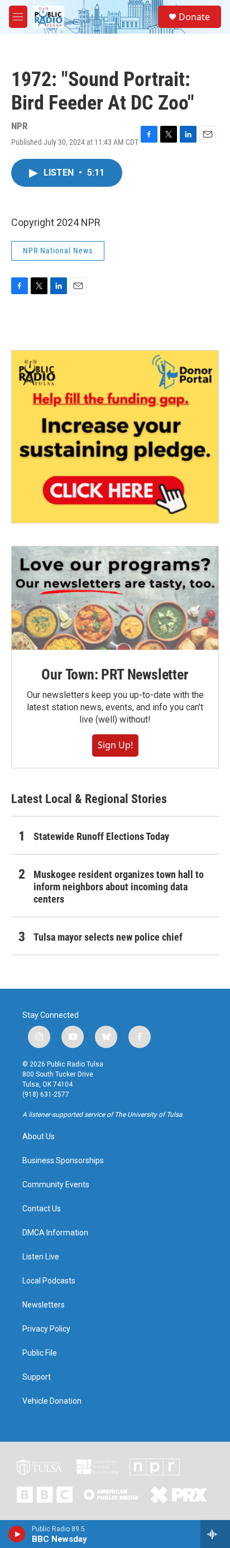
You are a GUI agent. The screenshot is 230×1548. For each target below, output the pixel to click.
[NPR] (155, 1467)
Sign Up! (115, 745)
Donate (194, 17)
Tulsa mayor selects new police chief (108, 937)
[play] (17, 1534)
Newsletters (43, 1305)
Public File (39, 1353)
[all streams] (215, 1534)
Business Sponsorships (63, 1161)
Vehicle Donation (52, 1401)
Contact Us (41, 1209)
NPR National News (58, 250)
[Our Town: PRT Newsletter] (115, 598)
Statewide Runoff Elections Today (101, 836)
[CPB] (97, 1467)
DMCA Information (55, 1233)
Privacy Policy (46, 1329)
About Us (38, 1136)
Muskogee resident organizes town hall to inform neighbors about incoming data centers (118, 887)
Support (36, 1377)
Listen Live (40, 1257)
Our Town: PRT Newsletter (114, 674)
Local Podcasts (48, 1281)
